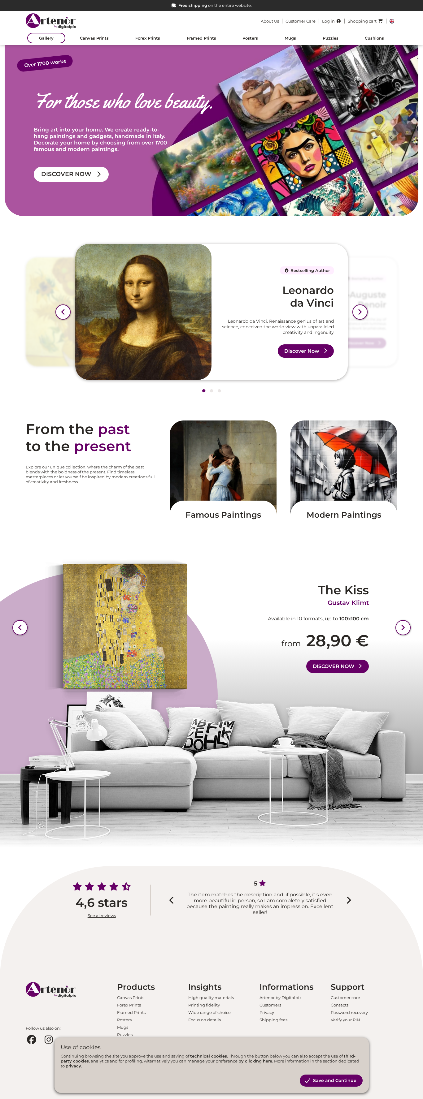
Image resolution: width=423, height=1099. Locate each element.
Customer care (345, 997)
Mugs (290, 38)
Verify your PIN (345, 1019)
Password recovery (349, 1012)
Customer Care (301, 21)
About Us (270, 21)
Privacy (266, 1012)
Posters (250, 38)
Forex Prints (147, 38)
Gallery (46, 38)
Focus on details (204, 1019)
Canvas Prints (94, 38)
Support (347, 987)
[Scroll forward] (360, 312)
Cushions (374, 38)
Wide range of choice (209, 1012)
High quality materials (211, 997)
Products (136, 987)
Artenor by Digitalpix (280, 997)
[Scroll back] (63, 312)
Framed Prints (201, 38)
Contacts (339, 1004)
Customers (270, 1004)
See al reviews (102, 915)
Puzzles (330, 38)
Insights (204, 987)
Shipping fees (273, 1019)
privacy (73, 1065)
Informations (286, 987)
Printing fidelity (204, 1004)
